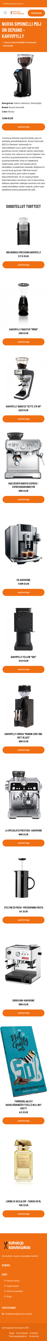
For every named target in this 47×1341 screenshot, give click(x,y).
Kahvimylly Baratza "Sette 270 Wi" (23, 406)
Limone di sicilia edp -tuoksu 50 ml (23, 1201)
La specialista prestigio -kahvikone (23, 830)
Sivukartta (34, 1336)
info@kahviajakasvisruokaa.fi (13, 4)
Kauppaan (36, 13)
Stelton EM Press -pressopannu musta (23, 907)
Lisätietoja (23, 127)
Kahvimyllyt (36, 103)
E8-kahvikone (23, 579)
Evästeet (34, 1333)
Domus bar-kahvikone (23, 1000)
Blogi (9, 1296)
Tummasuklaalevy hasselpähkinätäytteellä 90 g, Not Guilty (23, 1105)
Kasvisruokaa (13, 1280)
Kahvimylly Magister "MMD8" (23, 329)
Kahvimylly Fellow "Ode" (23, 656)
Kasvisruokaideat (15, 1291)
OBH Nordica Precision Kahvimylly (23, 252)
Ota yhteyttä (22, 1333)
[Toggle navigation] (5, 12)
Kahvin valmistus (22, 103)
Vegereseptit (13, 1286)
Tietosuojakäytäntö (17, 1336)
